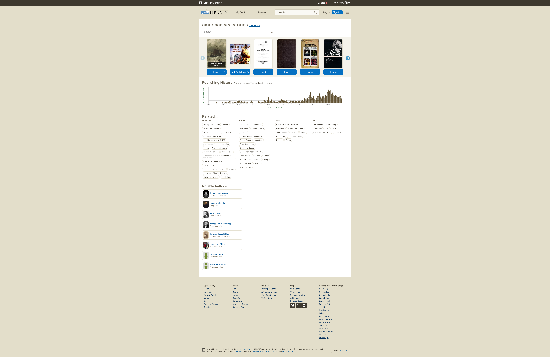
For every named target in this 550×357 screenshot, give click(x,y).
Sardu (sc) (323, 325)
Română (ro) (324, 322)
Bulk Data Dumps (268, 295)
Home (235, 289)
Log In (326, 12)
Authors (236, 295)
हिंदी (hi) (322, 307)
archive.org (273, 351)
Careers (207, 298)
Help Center (295, 289)
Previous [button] (201, 62)
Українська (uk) (326, 331)
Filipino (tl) (323, 338)
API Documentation (269, 292)
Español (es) (324, 301)
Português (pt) (325, 319)
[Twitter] (298, 305)
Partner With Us (210, 295)
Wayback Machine (259, 351)
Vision (206, 289)
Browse (262, 12)
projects (237, 351)
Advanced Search (240, 304)
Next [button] (348, 62)
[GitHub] (304, 305)
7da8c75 (343, 350)
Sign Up (337, 12)
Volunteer (208, 292)
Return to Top (238, 307)
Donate (323, 3)
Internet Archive (244, 349)
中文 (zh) (323, 334)
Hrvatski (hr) (324, 310)
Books (235, 292)
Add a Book (295, 298)
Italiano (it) (323, 313)
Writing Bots (266, 298)
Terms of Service (211, 304)
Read (215, 72)
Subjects (236, 298)
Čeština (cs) (324, 292)
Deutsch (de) (324, 295)
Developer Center (268, 289)
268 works (254, 25)
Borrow (310, 72)
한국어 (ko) (324, 316)
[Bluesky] (292, 305)
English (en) (324, 298)
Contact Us (295, 292)
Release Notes (296, 301)
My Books (241, 12)
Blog (206, 301)
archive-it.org (288, 351)
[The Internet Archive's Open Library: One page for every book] (214, 12)
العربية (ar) (323, 289)
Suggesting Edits (297, 295)
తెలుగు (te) (323, 328)
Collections (237, 301)
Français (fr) (324, 304)
